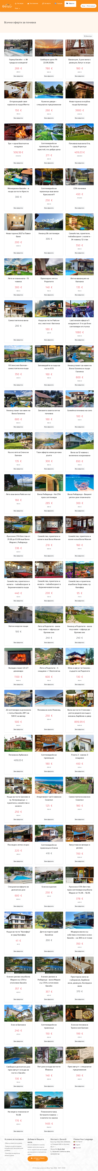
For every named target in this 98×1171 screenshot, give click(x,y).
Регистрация (91, 6)
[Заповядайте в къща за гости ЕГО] (49, 353)
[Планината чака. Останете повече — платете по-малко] (49, 1100)
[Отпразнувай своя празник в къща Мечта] (18, 90)
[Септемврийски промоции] (49, 743)
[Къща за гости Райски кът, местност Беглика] (49, 308)
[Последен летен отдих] (18, 833)
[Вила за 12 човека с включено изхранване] (80, 440)
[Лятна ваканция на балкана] (80, 266)
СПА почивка (80, 188)
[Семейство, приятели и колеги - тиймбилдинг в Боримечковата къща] (18, 569)
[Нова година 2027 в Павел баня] (18, 221)
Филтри (89, 36)
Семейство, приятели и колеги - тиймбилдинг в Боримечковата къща (18, 584)
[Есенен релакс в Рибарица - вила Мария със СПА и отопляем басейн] (49, 965)
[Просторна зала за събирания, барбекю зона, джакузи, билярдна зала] (80, 965)
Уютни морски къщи (18, 626)
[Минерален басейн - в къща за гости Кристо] (18, 176)
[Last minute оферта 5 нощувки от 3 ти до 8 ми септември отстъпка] (80, 308)
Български (79, 1141)
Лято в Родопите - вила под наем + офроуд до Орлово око (49, 629)
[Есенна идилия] (49, 875)
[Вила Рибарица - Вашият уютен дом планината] (80, 482)
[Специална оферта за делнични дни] (18, 875)
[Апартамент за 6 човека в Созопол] (49, 785)
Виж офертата (18, 76)
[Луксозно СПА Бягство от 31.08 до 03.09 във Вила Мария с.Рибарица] (18, 524)
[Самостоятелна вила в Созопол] (80, 785)
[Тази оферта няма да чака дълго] (49, 440)
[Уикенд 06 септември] (49, 221)
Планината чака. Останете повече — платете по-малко (49, 1114)
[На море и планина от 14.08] (18, 1100)
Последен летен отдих (18, 845)
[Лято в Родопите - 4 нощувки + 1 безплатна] (49, 656)
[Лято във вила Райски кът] (18, 482)
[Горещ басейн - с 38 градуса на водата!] (18, 48)
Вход (83, 6)
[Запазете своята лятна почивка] (49, 398)
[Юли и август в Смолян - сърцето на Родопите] (80, 656)
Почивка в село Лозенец (49, 710)
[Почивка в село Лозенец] (49, 698)
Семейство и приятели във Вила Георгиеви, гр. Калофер (79, 584)
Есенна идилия (49, 886)
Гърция (59, 3)
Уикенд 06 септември (49, 233)
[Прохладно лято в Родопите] (49, 266)
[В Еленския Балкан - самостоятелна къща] (18, 353)
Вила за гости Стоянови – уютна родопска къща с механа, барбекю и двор (79, 713)
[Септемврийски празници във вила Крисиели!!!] (49, 176)
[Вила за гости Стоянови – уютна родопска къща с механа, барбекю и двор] (80, 698)
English (78, 1144)
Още (16, 8)
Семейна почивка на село (79, 410)
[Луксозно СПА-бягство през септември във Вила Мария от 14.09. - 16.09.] (80, 875)
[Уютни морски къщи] (18, 614)
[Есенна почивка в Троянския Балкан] (80, 1013)
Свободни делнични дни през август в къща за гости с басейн (18, 1069)
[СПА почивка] (80, 176)
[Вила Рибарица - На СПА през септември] (49, 482)
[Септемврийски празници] (49, 1013)
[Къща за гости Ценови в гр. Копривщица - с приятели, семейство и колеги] (18, 785)
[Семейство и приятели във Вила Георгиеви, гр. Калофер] (80, 569)
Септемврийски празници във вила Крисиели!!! (49, 191)
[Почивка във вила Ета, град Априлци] (80, 131)
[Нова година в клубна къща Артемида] (80, 90)
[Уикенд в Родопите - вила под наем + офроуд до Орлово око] (80, 614)
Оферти (71, 3)
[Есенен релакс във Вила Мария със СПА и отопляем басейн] (18, 965)
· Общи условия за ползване (13, 1143)
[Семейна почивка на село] (80, 398)
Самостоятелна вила (18, 320)
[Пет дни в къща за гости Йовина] (49, 1055)
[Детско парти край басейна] (49, 920)
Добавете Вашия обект (39, 1158)
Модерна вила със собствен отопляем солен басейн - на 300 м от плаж (79, 935)
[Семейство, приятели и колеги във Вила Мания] (49, 524)
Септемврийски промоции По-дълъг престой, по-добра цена (49, 146)
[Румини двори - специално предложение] (49, 90)
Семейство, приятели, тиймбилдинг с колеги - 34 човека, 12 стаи (79, 236)
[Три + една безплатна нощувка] (18, 131)
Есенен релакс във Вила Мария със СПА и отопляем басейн (18, 979)
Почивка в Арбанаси (18, 755)
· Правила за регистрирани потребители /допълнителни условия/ (14, 1148)
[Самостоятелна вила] (18, 308)
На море (20, 3)
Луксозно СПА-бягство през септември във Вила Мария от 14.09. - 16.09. (79, 889)
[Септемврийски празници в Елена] (49, 833)
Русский (78, 1147)
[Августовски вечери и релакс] (80, 833)
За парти (47, 3)
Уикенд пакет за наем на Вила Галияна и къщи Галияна (80, 368)
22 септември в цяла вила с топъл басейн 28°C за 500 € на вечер (18, 713)
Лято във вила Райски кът (18, 494)
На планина (33, 3)
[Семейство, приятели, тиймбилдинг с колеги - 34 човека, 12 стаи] (80, 221)
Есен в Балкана (18, 1025)
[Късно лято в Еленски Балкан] (18, 440)
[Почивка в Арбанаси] (18, 743)
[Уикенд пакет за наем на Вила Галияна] (18, 398)
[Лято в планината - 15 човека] (18, 266)
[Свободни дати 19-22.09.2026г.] (49, 48)
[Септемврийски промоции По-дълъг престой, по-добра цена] (49, 131)
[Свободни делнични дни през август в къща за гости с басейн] (18, 1055)
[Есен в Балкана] (18, 1013)
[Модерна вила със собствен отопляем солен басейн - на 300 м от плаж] (80, 920)
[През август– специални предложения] (80, 1055)
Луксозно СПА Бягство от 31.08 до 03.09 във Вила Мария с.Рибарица (18, 539)
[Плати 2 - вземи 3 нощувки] (80, 743)
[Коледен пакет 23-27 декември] (18, 656)
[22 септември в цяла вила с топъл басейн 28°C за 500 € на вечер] (18, 698)
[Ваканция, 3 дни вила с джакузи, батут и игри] (80, 48)
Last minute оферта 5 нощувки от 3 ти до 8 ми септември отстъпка (79, 323)
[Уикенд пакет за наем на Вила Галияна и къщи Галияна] (80, 353)
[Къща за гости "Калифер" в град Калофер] (18, 920)
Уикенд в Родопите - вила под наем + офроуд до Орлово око (79, 629)
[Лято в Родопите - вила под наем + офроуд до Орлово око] (49, 614)
